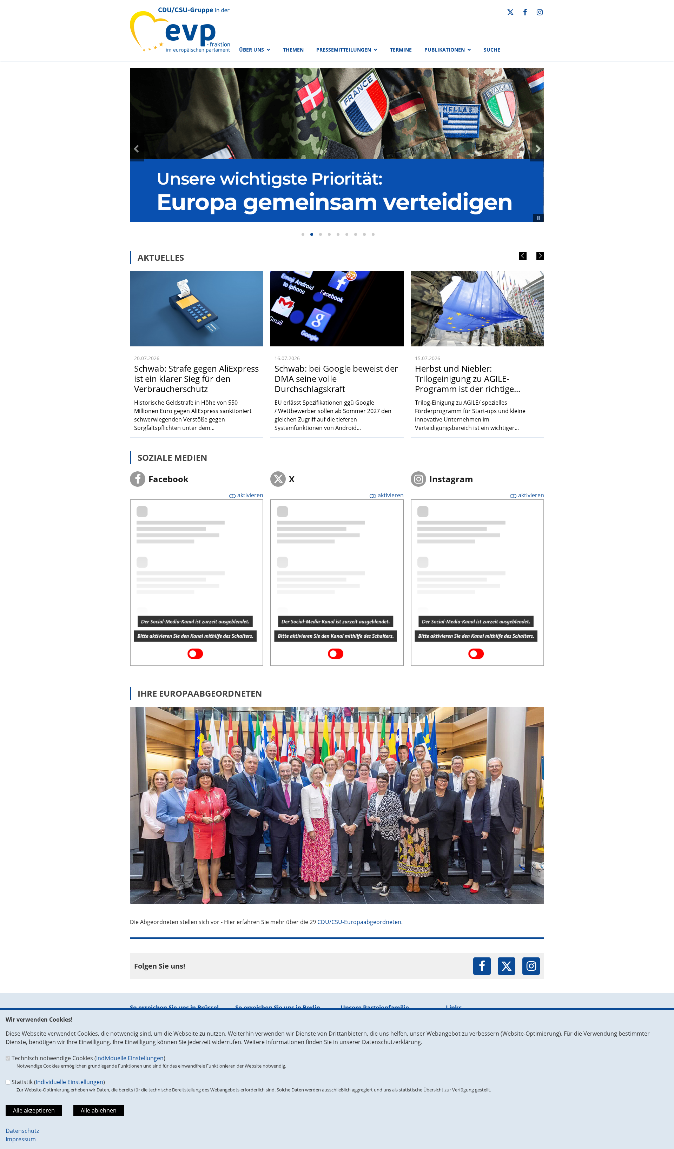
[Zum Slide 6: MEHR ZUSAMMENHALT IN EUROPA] (346, 234)
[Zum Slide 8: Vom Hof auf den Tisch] (364, 234)
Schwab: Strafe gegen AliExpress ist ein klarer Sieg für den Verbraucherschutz (196, 378)
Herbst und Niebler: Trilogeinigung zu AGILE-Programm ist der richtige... (467, 378)
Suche (492, 49)
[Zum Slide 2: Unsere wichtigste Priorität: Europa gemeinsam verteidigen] (311, 234)
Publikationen (444, 49)
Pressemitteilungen (343, 49)
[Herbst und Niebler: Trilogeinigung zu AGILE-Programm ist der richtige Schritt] (477, 275)
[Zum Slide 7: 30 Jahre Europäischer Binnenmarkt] (355, 234)
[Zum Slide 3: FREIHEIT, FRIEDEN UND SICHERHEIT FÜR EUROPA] (320, 234)
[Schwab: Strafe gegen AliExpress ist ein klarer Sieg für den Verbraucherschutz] (196, 275)
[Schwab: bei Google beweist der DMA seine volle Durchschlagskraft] (337, 275)
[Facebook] (525, 12)
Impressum (21, 1139)
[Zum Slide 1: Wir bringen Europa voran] (303, 234)
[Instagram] (539, 12)
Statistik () (58, 1082)
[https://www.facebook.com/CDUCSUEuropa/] (482, 967)
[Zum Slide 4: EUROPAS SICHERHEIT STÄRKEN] (329, 234)
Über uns (251, 49)
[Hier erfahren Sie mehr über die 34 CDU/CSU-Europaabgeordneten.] (337, 711)
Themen (293, 49)
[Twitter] (510, 12)
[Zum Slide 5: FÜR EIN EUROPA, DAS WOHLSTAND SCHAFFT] (338, 234)
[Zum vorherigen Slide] (137, 147)
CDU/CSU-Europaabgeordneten (359, 922)
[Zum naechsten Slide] (537, 147)
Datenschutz (22, 1131)
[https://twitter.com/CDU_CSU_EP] (506, 967)
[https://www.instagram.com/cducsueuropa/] (531, 967)
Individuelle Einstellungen (130, 1058)
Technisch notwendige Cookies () (88, 1058)
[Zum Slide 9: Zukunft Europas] (373, 234)
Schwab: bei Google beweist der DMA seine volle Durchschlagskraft (336, 378)
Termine (401, 49)
